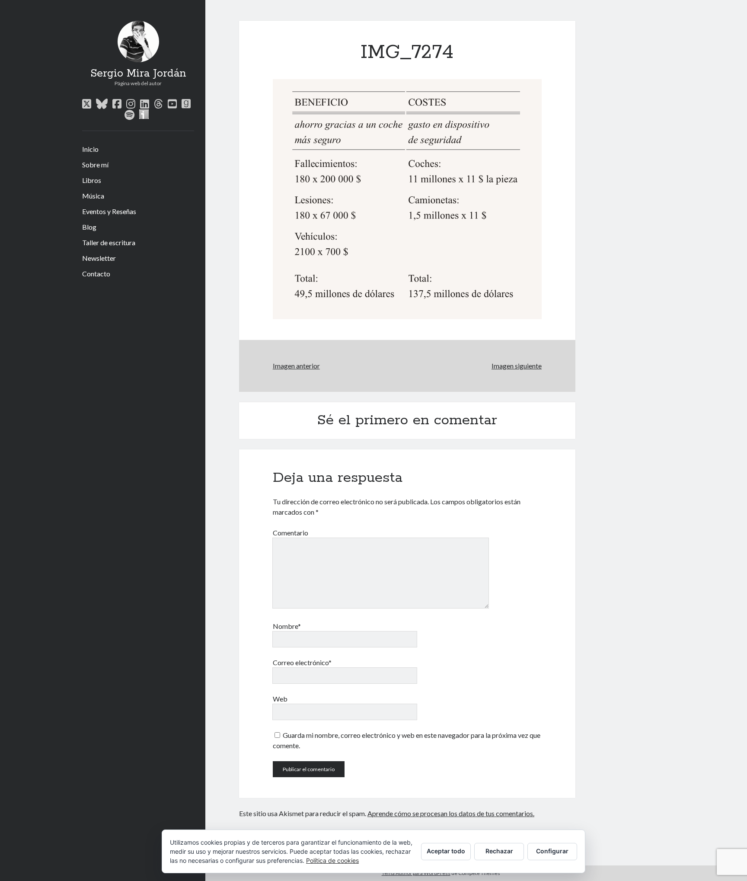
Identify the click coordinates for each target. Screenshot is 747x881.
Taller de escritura (108, 242)
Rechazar (499, 851)
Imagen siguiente (517, 366)
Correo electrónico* (302, 662)
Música (93, 196)
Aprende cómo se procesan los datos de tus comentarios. (450, 813)
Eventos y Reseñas (109, 211)
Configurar (552, 851)
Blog (89, 227)
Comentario (290, 533)
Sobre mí (95, 164)
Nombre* (287, 626)
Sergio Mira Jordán (138, 73)
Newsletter (99, 258)
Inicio (90, 149)
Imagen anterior (296, 366)
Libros (91, 180)
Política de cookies (332, 860)
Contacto (96, 273)
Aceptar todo (446, 851)
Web (280, 699)
